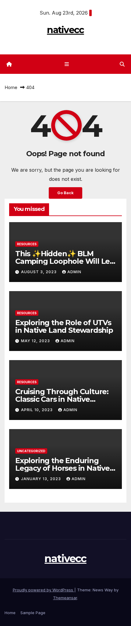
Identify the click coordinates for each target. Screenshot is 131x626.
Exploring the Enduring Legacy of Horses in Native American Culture (62, 468)
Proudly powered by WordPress (43, 589)
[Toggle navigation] (66, 64)
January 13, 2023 (41, 478)
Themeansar (65, 597)
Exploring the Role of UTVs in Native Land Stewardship (64, 326)
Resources (27, 244)
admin (74, 272)
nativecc (65, 30)
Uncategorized (31, 451)
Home (11, 87)
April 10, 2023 (37, 410)
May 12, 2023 (36, 341)
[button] (122, 64)
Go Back (65, 193)
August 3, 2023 (39, 272)
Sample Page (32, 612)
